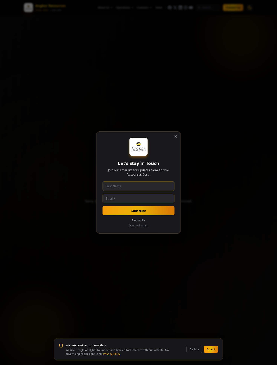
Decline (194, 349)
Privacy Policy (111, 354)
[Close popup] (176, 136)
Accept (211, 349)
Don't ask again (138, 225)
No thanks (138, 220)
